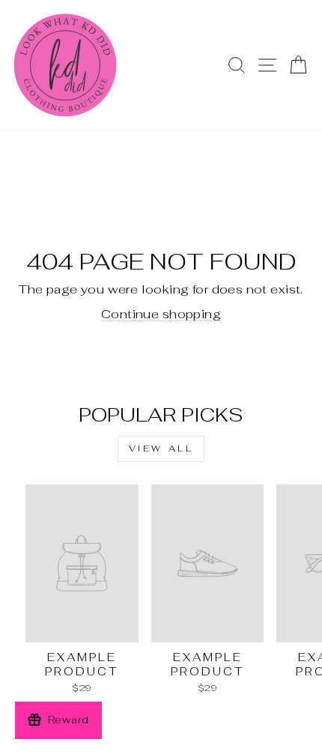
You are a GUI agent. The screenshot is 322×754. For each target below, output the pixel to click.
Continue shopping (161, 313)
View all (161, 448)
